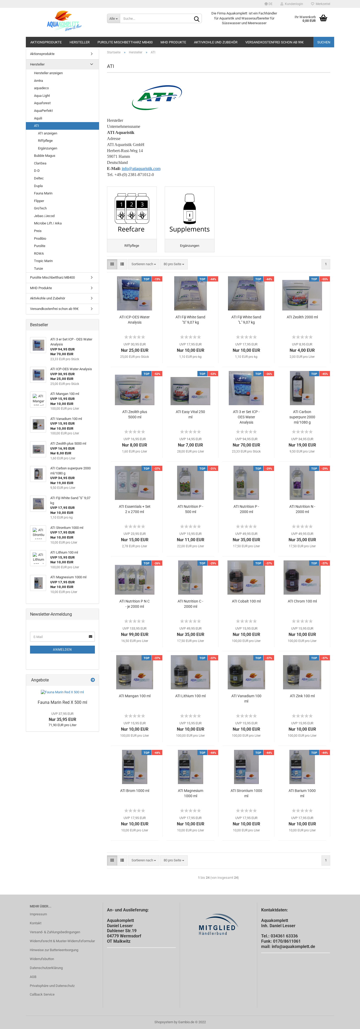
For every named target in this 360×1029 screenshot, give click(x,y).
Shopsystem (163, 1022)
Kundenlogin (293, 4)
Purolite (39, 246)
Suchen (323, 42)
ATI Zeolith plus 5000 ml (134, 414)
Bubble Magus (44, 156)
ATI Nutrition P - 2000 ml (246, 509)
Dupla (38, 186)
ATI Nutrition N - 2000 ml (302, 509)
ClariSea (40, 163)
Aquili (38, 118)
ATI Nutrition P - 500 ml (190, 509)
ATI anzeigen (47, 133)
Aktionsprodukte (46, 42)
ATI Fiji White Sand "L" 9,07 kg (246, 319)
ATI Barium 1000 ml (302, 793)
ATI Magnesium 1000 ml (190, 793)
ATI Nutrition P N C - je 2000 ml (134, 604)
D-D (37, 171)
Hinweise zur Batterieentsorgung (54, 950)
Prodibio (40, 238)
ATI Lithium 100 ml (190, 696)
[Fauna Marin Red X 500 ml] (62, 692)
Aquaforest (42, 103)
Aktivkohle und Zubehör (215, 42)
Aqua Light (42, 96)
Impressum (38, 914)
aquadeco (41, 88)
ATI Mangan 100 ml (134, 696)
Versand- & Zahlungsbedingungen (55, 932)
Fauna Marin (43, 193)
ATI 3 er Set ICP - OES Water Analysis (246, 417)
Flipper (39, 201)
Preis (38, 231)
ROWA (39, 253)
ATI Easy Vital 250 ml (190, 414)
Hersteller (80, 42)
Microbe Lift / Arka (48, 223)
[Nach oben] (345, 1021)
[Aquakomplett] (64, 22)
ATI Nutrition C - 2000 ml (190, 604)
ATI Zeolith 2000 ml (302, 317)
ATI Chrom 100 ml (302, 601)
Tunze (38, 268)
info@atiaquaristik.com (141, 168)
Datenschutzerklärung (46, 968)
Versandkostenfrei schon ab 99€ (274, 42)
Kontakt (35, 923)
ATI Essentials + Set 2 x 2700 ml (134, 509)
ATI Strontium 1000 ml (246, 793)
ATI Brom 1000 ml (134, 791)
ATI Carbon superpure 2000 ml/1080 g (302, 417)
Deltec (39, 178)
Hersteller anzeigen (48, 73)
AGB (33, 977)
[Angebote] (93, 680)
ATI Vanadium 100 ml (246, 698)
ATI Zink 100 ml (302, 696)
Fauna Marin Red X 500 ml (62, 702)
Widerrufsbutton (42, 959)
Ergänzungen (47, 148)
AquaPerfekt (43, 111)
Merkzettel (322, 4)
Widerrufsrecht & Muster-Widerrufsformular (62, 941)
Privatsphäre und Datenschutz (52, 986)
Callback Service (42, 994)
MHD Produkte (173, 42)
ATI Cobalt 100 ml (246, 601)
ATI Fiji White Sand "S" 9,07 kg (190, 319)
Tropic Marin (43, 261)
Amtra (38, 81)
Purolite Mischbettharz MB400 (125, 42)
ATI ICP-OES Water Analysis (134, 319)
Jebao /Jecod (44, 216)
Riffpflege (45, 141)
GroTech (40, 208)
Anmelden (62, 649)
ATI (36, 126)
